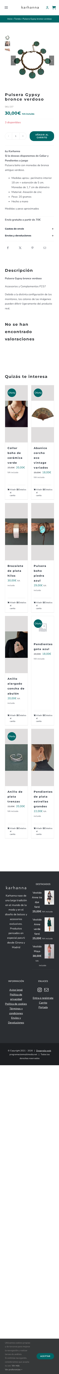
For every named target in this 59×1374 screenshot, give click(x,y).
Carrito (43, 1003)
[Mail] (46, 990)
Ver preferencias (13, 1369)
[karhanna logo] (30, 6)
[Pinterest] (32, 248)
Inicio (9, 18)
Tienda (17, 18)
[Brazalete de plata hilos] (16, 531)
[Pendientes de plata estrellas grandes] (42, 757)
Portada (43, 1007)
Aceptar (45, 1356)
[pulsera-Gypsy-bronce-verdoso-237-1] (32, 60)
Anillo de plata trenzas (15, 796)
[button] (29, 228)
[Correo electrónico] (45, 248)
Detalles (22, 489)
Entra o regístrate (43, 998)
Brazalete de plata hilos (15, 570)
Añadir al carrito (42, 136)
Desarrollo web (43, 1050)
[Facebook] (8, 248)
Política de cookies (16, 1004)
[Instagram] (40, 990)
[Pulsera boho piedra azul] (42, 531)
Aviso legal (16, 990)
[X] (20, 248)
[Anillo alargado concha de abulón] (16, 644)
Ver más (16, 1365)
